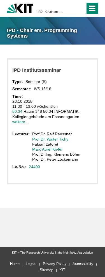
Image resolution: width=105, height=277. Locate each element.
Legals (31, 264)
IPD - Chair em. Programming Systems (51, 11)
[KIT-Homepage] (20, 7)
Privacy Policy (54, 264)
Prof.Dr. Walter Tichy (50, 139)
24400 (34, 167)
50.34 (17, 111)
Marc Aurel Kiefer (47, 149)
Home (15, 264)
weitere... (20, 121)
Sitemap (46, 270)
